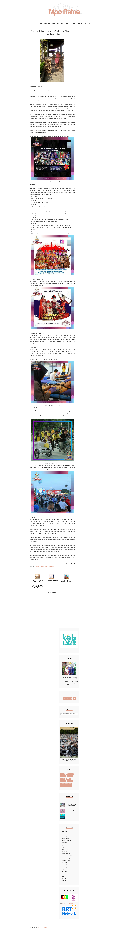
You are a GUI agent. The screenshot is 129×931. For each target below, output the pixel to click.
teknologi (69, 781)
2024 (63, 876)
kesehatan (69, 776)
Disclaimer (45, 927)
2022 (63, 871)
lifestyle (68, 778)
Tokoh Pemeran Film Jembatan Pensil (67, 801)
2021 (63, 869)
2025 (63, 878)
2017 (63, 833)
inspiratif (63, 776)
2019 (63, 864)
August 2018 (65, 853)
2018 (63, 836)
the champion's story (66, 783)
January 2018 (65, 838)
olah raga (63, 781)
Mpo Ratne (40, 927)
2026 (63, 880)
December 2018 (66, 862)
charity (37, 566)
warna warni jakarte (49, 566)
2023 (63, 874)
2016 (63, 831)
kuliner (63, 778)
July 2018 (64, 851)
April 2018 (64, 845)
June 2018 (64, 849)
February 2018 (65, 840)
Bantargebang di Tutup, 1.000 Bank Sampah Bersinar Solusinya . (69, 760)
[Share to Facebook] (69, 564)
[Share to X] (71, 564)
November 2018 (66, 860)
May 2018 (64, 847)
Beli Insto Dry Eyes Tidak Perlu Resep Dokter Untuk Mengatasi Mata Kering (72, 810)
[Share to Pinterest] (74, 564)
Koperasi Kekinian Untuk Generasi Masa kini (70, 817)
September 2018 (66, 856)
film (73, 773)
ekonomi (42, 566)
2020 (63, 867)
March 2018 (64, 842)
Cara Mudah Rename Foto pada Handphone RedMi (71, 805)
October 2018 (65, 858)
